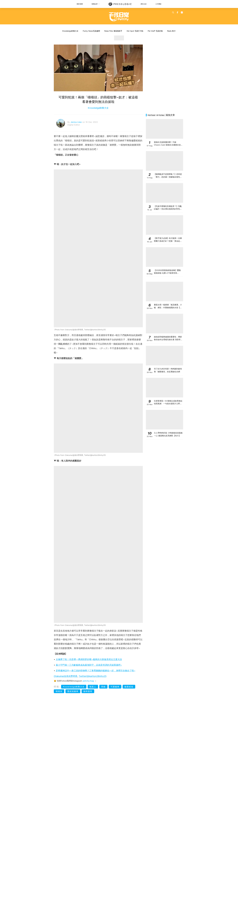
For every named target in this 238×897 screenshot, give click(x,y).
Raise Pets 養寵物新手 (113, 31)
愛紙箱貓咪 (72, 691)
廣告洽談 (144, 4)
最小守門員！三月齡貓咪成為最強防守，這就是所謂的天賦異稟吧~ (89, 665)
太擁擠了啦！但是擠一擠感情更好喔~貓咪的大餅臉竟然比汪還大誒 (89, 659)
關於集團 (80, 4)
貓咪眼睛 (87, 691)
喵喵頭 (59, 691)
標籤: (57, 686)
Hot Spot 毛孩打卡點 (135, 31)
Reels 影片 (171, 31)
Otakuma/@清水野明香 (65, 676)
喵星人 (92, 686)
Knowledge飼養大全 (70, 31)
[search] (173, 12)
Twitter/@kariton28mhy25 (92, 676)
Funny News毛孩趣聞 (91, 31)
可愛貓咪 (115, 686)
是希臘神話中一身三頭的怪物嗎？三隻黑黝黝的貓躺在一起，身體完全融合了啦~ (95, 670)
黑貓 (103, 686)
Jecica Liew (76, 122)
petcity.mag (88, 681)
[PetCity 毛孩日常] (119, 16)
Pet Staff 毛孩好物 (155, 31)
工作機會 (158, 4)
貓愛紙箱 (128, 686)
